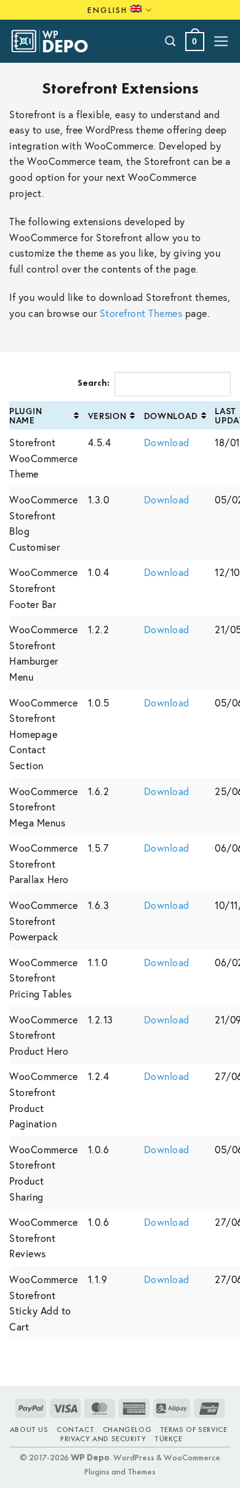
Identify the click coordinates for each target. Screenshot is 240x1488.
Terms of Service (194, 1429)
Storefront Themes (141, 312)
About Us (29, 1429)
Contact (75, 1429)
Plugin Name (25, 415)
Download (171, 416)
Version (107, 416)
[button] (194, 41)
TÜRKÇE (168, 1439)
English (107, 9)
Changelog (127, 1429)
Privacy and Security (103, 1439)
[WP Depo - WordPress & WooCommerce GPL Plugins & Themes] (56, 41)
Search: (94, 382)
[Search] (171, 41)
